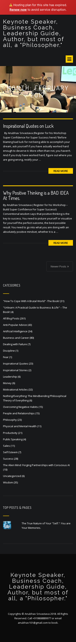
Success (8, 458)
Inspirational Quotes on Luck (28, 126)
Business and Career (16, 338)
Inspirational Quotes (15, 363)
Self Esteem (10, 452)
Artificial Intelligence (15, 331)
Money (7, 383)
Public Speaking (12, 439)
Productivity (10, 433)
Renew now (18, 9)
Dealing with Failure (15, 344)
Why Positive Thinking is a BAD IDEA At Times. (36, 195)
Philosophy (10, 420)
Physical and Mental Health (19, 426)
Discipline (9, 350)
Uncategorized (12, 476)
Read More (61, 171)
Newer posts (58, 266)
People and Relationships (19, 413)
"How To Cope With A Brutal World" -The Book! (31, 301)
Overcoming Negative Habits (20, 407)
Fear (6, 357)
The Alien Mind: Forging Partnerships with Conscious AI (36, 465)
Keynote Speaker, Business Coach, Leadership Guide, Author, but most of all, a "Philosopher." (33, 33)
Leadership (10, 376)
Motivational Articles (15, 389)
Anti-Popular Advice (15, 325)
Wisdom (8, 482)
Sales (6, 446)
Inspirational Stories (15, 370)
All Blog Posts (11, 318)
